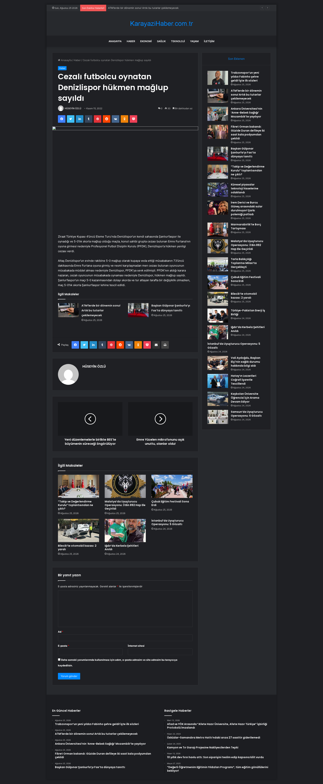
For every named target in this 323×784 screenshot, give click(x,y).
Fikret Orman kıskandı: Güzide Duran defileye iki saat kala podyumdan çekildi (248, 132)
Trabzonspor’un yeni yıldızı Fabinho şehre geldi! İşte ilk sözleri (245, 76)
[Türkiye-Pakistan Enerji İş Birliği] (217, 316)
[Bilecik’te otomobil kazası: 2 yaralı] (78, 530)
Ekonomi (146, 41)
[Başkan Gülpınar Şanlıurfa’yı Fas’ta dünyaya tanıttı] (138, 310)
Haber (131, 41)
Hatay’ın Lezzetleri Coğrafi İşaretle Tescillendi (243, 380)
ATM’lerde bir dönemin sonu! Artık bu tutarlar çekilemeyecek (100, 310)
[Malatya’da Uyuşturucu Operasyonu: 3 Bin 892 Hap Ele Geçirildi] (125, 486)
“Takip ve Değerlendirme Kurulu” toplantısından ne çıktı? (75, 505)
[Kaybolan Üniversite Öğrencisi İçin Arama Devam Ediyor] (217, 399)
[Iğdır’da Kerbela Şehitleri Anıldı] (125, 530)
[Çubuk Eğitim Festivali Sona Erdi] (172, 486)
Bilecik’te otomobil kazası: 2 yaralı (77, 547)
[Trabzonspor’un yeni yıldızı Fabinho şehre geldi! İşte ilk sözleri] (217, 78)
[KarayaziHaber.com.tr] (161, 23)
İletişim (209, 41)
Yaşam (194, 41)
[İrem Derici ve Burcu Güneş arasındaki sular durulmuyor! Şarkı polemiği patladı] (217, 208)
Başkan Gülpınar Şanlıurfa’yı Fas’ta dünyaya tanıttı (243, 152)
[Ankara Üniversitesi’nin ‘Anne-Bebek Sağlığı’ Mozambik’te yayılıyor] (217, 114)
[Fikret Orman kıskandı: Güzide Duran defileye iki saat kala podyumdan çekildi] (217, 132)
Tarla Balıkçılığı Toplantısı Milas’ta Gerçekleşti (244, 263)
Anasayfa (115, 41)
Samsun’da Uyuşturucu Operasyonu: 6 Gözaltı (247, 414)
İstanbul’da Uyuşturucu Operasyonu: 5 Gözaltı (167, 522)
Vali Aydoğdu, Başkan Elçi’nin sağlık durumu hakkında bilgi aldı (245, 362)
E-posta (63, 645)
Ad (60, 631)
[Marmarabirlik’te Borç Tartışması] (217, 230)
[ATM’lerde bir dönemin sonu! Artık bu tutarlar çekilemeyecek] (68, 310)
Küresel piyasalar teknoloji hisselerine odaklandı (244, 188)
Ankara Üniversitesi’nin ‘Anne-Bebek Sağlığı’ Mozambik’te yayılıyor (146, 7)
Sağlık (161, 41)
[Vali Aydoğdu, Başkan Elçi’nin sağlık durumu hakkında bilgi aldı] (217, 363)
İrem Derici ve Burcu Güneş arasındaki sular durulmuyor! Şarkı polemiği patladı (246, 208)
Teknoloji (178, 41)
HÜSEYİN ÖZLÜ (73, 108)
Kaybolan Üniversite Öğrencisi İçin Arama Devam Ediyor (245, 398)
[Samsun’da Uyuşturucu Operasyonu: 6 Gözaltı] (217, 417)
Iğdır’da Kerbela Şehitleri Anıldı (122, 547)
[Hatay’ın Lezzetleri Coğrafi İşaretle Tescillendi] (217, 381)
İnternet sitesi (136, 645)
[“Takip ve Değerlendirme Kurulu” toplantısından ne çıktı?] (78, 486)
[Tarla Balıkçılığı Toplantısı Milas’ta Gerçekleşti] (217, 264)
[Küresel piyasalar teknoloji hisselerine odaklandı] (217, 190)
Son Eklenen (236, 59)
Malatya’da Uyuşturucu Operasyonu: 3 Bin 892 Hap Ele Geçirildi (125, 505)
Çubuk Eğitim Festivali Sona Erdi (170, 503)
